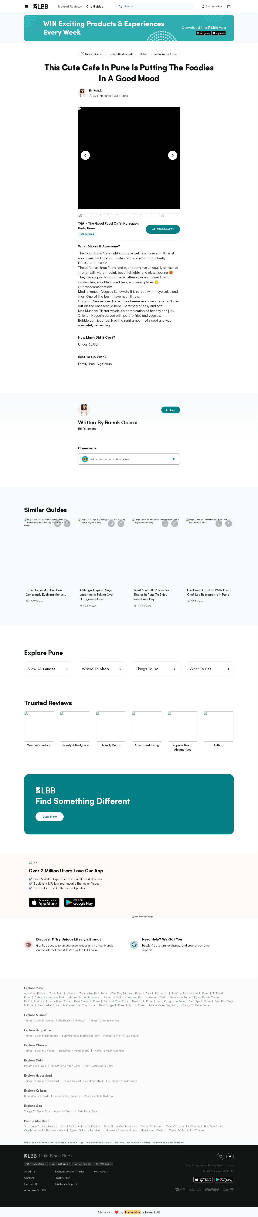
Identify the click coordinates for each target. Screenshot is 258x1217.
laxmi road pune (59, 1001)
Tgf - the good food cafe (94, 1142)
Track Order (62, 1177)
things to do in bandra (104, 1020)
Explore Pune (33, 988)
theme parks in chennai (108, 1050)
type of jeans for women (183, 1126)
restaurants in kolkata (98, 1096)
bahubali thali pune (116, 1001)
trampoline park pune (93, 993)
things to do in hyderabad (41, 1080)
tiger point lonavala (63, 993)
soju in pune (136, 1005)
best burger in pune (111, 1005)
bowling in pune (142, 1001)
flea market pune (48, 1005)
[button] (211, 6)
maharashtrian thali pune (79, 1005)
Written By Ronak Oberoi (107, 422)
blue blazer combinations (120, 1126)
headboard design (153, 1130)
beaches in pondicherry (74, 1050)
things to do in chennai (39, 1050)
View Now (49, 817)
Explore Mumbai (35, 1015)
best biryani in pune (86, 1001)
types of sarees (151, 1126)
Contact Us (31, 1183)
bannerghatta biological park (80, 1035)
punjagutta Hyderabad (122, 1080)
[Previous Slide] (85, 155)
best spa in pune (200, 1001)
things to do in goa (37, 1111)
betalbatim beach (89, 1111)
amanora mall (112, 997)
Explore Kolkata (35, 1090)
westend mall (156, 997)
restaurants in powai (71, 1020)
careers (29, 1177)
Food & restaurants (53, 1142)
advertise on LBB (35, 1190)
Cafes (71, 1142)
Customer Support (66, 1183)
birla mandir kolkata (36, 1096)
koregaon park (134, 997)
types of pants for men (85, 1130)
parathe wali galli (35, 1065)
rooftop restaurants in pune (190, 993)
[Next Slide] (172, 155)
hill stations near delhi (65, 1065)
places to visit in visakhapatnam (83, 1080)
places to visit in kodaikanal (121, 1035)
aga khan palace (35, 993)
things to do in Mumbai (39, 1020)
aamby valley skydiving (163, 1005)
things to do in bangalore (41, 1035)
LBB (26, 1142)
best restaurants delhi (98, 1065)
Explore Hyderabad (38, 1075)
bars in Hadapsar (157, 993)
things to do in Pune (195, 1005)
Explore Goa (33, 1106)
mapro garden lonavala (84, 997)
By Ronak (95, 90)
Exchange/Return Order (69, 1171)
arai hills (39, 1001)
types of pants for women (186, 1130)
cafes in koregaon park (50, 997)
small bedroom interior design (80, 1126)
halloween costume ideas (120, 1130)
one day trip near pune (126, 993)
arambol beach (63, 1111)
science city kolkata (67, 1096)
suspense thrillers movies (40, 1126)
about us (30, 1171)
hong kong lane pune (171, 1001)
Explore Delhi (33, 1060)
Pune (35, 1142)
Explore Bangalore (37, 1030)
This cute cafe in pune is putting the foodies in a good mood (148, 1142)
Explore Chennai (36, 1045)
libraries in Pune (179, 997)
